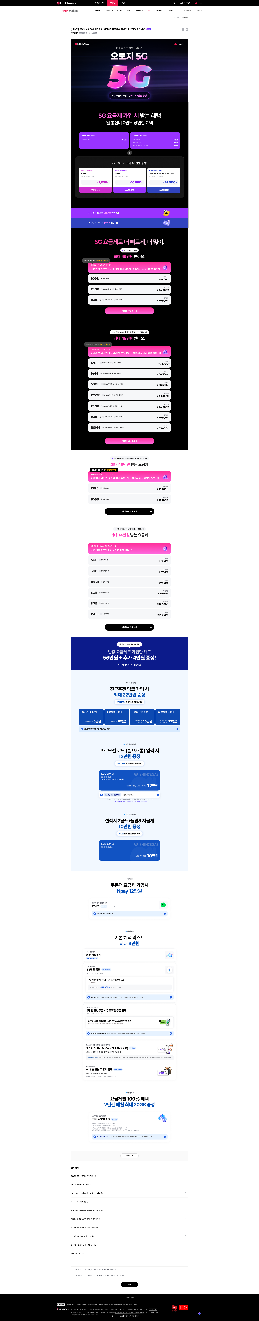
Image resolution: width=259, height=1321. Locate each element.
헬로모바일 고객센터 (127, 1304)
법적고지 (74, 1304)
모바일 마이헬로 (184, 3)
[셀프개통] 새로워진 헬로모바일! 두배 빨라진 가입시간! (100, 1270)
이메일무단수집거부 (108, 1304)
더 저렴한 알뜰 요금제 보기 (130, 1316)
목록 (129, 1284)
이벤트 (178, 18)
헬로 (174, 3)
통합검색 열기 (196, 3)
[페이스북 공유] (183, 29)
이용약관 (69, 1304)
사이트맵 (135, 1304)
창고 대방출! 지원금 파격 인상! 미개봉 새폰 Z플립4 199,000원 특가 (104, 1276)
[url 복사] (187, 29)
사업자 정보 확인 (153, 1309)
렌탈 (123, 3)
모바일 (112, 3)
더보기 (128, 1156)
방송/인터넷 (99, 3)
